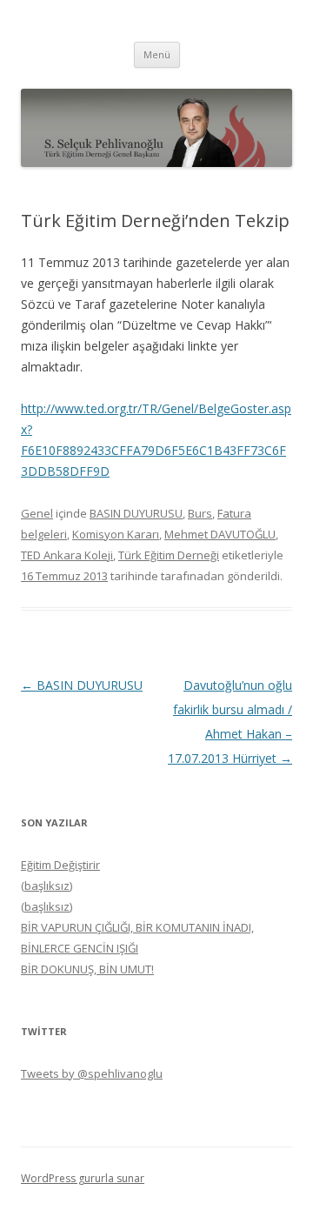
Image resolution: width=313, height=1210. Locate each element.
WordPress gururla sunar (82, 1178)
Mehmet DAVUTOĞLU (220, 534)
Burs (200, 513)
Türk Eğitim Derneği (168, 555)
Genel (37, 513)
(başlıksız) (46, 885)
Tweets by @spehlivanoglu (92, 1073)
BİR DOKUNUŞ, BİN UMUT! (87, 969)
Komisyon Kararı (115, 534)
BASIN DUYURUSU (136, 513)
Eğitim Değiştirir (60, 864)
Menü (156, 54)
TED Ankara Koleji (67, 555)
